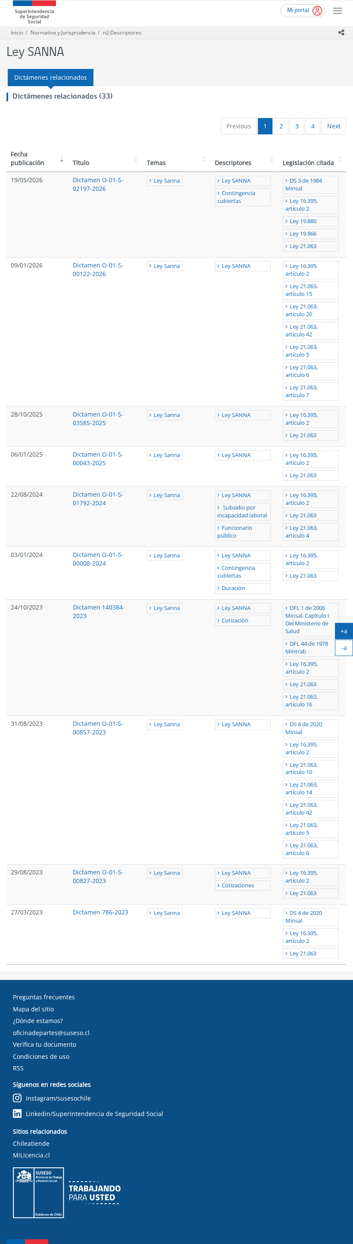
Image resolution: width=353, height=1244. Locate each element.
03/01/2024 (27, 554)
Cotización (235, 620)
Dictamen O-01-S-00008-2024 (98, 558)
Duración (233, 588)
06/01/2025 (27, 454)
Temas (156, 163)
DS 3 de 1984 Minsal (303, 184)
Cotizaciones (238, 885)
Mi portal (298, 10)
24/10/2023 (27, 607)
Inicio (17, 32)
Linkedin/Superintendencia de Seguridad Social (94, 1114)
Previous (238, 126)
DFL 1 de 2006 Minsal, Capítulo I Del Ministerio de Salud (307, 619)
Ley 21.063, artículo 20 (301, 310)
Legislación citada (308, 163)
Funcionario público (234, 531)
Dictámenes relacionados (50, 77)
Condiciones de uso (41, 1056)
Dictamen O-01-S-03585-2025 (98, 418)
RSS (18, 1068)
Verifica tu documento (44, 1044)
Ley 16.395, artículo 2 (301, 204)
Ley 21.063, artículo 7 (301, 391)
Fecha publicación (27, 158)
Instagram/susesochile (58, 1098)
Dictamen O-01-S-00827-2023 (98, 876)
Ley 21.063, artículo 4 (301, 531)
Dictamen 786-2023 (100, 912)
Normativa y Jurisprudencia (63, 32)
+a (347, 632)
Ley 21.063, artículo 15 (301, 290)
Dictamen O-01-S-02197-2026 (98, 184)
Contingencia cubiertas (236, 197)
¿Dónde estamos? (38, 1021)
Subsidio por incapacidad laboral (242, 511)
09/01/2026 (27, 265)
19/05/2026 (27, 180)
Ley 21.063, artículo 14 (301, 788)
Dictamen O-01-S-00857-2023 (98, 727)
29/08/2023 (27, 872)
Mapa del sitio (33, 1009)
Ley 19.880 (303, 221)
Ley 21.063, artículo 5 (301, 350)
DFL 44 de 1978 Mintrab (306, 647)
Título (81, 163)
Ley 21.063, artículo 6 (301, 371)
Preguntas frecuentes (44, 997)
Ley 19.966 (303, 233)
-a (347, 649)
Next (334, 126)
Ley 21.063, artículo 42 (301, 330)
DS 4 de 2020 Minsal (303, 728)
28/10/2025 (27, 414)
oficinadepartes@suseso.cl (51, 1033)
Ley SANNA (236, 180)
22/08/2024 (27, 494)
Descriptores (233, 163)
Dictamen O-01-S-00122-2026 (98, 269)
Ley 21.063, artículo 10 (301, 768)
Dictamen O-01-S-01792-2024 (98, 498)
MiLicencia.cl (31, 1155)
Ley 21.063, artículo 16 (301, 700)
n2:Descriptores (122, 32)
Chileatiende (31, 1143)
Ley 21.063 (303, 246)
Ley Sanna (167, 180)
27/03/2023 (27, 912)
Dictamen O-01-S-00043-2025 (98, 458)
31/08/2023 (27, 723)
